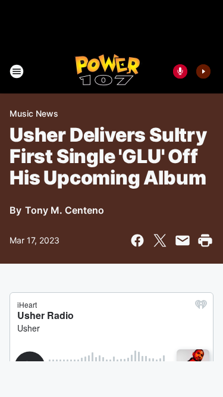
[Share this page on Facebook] (137, 240)
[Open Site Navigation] (17, 71)
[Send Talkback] (180, 71)
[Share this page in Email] (182, 240)
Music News (34, 113)
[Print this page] (205, 240)
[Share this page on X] (160, 240)
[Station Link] (108, 71)
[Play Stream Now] (203, 71)
